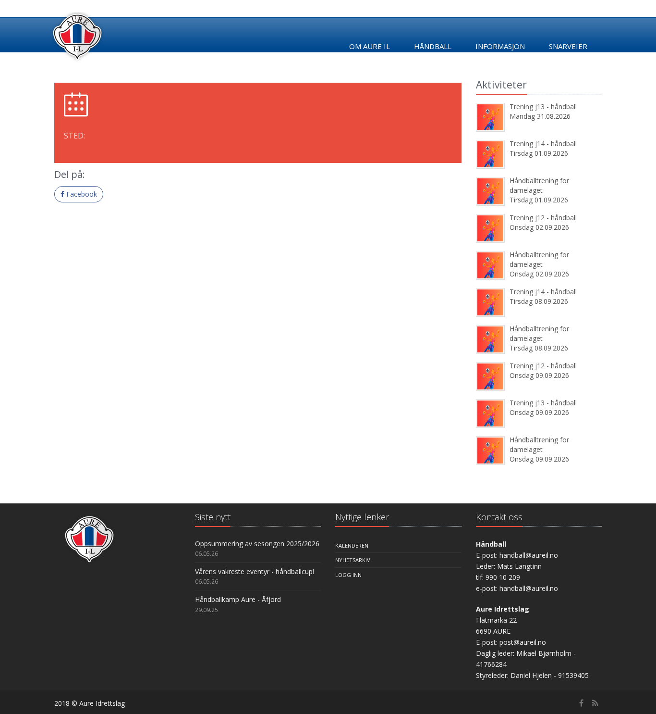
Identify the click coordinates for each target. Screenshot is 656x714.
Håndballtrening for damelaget (539, 185)
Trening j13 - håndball (543, 106)
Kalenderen (351, 545)
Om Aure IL (369, 46)
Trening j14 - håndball (543, 143)
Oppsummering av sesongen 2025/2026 (257, 543)
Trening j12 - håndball (543, 217)
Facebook (80, 194)
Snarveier (568, 46)
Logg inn (348, 574)
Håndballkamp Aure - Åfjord (238, 599)
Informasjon (500, 46)
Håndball (432, 46)
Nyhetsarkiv (352, 560)
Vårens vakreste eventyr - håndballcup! (254, 571)
